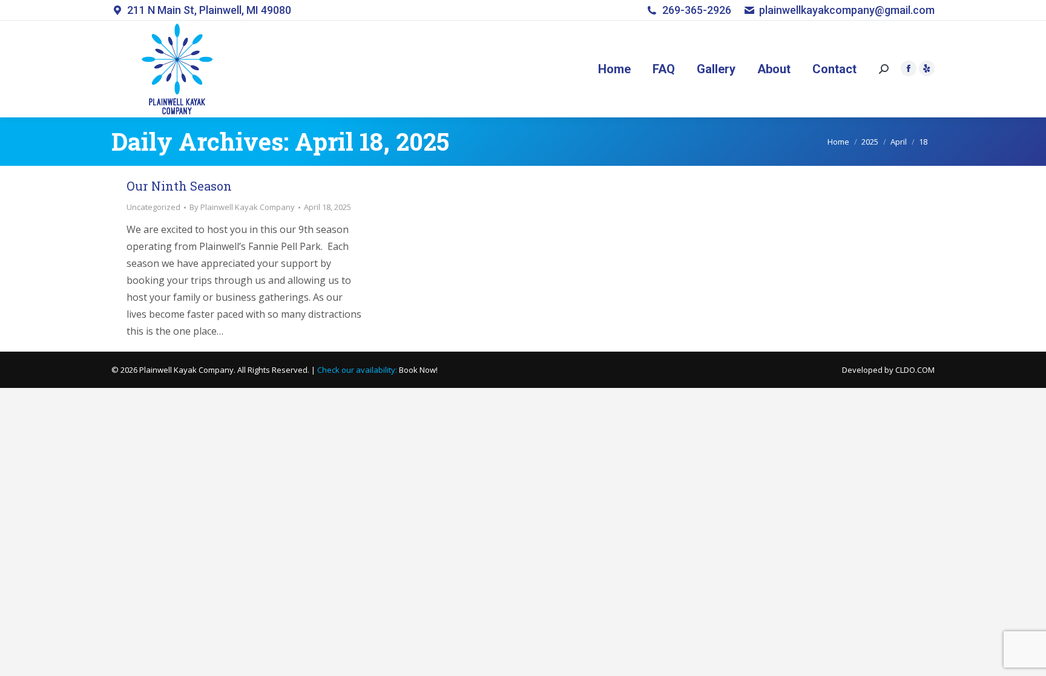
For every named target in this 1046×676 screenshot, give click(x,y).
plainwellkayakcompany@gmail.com (847, 10)
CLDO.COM (915, 369)
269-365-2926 (696, 10)
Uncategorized (153, 207)
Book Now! (418, 369)
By (242, 207)
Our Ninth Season (179, 186)
